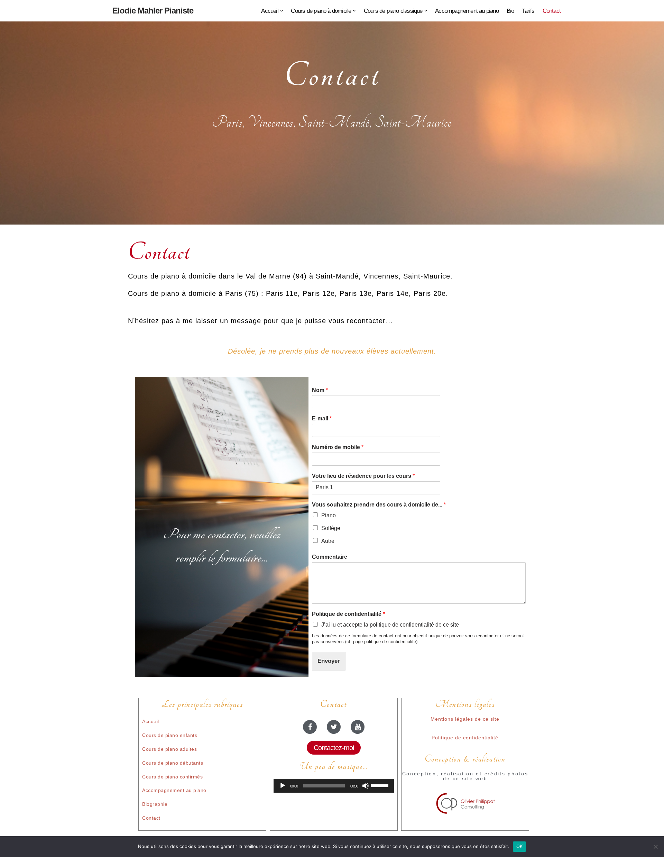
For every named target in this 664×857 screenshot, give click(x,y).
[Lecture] (282, 785)
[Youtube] (358, 727)
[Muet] (365, 785)
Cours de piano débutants (172, 763)
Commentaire (329, 557)
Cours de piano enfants (169, 735)
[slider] (380, 785)
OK (519, 846)
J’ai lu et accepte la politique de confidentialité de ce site (390, 625)
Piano (328, 515)
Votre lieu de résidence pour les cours (363, 476)
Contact (552, 11)
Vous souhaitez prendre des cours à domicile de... (379, 505)
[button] (281, 10)
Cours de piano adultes (169, 749)
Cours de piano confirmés (172, 776)
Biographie (154, 804)
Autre (327, 541)
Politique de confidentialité (348, 614)
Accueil (150, 721)
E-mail (322, 418)
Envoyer (328, 661)
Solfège (330, 528)
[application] (334, 786)
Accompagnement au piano (467, 11)
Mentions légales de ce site (465, 719)
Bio (510, 11)
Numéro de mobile (337, 447)
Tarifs (528, 11)
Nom (320, 390)
